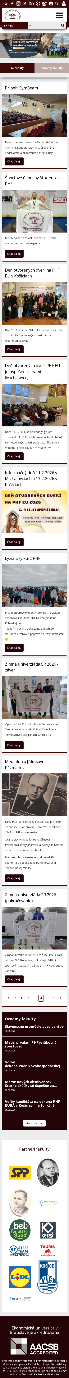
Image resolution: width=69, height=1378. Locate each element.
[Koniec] (60, 1024)
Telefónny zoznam (44, 3)
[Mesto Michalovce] (48, 1229)
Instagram (18, 3)
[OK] (64, 24)
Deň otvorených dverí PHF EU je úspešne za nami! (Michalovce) (32, 398)
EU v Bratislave (5, 3)
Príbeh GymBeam (21, 114)
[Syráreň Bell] (20, 1256)
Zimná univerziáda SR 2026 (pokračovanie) (30, 924)
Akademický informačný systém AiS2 (37, 3)
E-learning (31, 3)
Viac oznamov (34, 1150)
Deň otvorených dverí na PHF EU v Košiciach (32, 299)
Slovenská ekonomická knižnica (24, 3)
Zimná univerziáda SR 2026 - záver (31, 693)
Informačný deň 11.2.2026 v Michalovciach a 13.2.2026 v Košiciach (31, 505)
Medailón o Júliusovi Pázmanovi (24, 791)
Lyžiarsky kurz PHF (22, 585)
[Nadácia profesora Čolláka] (20, 1229)
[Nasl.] (54, 1024)
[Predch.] (15, 1024)
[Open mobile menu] (59, 15)
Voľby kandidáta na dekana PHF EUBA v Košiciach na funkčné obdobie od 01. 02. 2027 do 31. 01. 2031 (33, 1130)
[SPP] (20, 1199)
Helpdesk (57, 3)
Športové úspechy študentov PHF (32, 207)
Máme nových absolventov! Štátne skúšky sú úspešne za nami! (29, 1110)
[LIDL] (20, 1303)
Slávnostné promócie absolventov (34, 1053)
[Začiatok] (8, 1024)
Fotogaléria (50, 3)
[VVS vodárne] (48, 1303)
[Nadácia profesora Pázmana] (48, 1199)
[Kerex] (48, 1256)
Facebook (11, 3)
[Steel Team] (20, 1277)
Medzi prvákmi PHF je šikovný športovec (30, 1071)
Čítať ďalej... (14, 188)
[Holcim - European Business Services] (20, 1325)
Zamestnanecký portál (63, 3)
